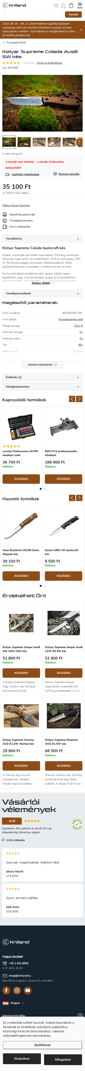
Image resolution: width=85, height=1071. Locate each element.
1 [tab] (41, 489)
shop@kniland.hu (20, 976)
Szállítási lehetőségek (25, 174)
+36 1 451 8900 (18, 963)
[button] (21, 674)
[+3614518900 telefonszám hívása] (56, 5)
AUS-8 (78, 326)
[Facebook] (6, 990)
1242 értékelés (15, 840)
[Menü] (80, 5)
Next (79, 399)
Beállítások (42, 1045)
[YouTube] (28, 990)
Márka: (16, 205)
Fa (81, 332)
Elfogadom (63, 1059)
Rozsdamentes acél (71, 319)
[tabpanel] (21, 446)
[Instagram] (17, 990)
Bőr (80, 345)
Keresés (73, 14)
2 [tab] (44, 489)
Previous (72, 399)
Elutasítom (22, 1058)
